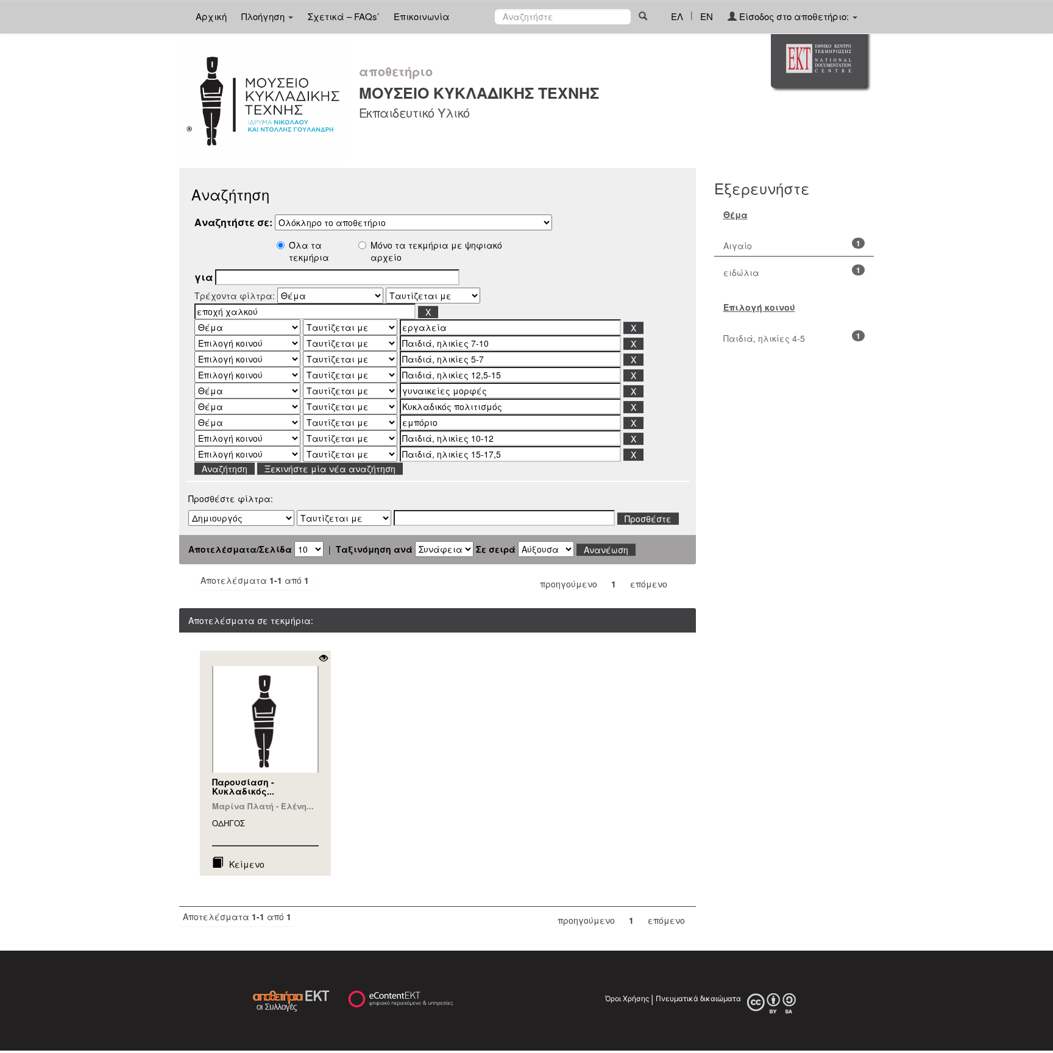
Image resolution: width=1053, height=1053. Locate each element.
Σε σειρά (496, 549)
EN (706, 16)
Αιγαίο (737, 245)
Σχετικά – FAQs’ (343, 16)
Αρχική (211, 16)
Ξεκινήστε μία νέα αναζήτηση (329, 469)
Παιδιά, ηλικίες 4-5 (764, 338)
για (203, 277)
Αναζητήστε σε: (233, 222)
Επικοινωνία (422, 16)
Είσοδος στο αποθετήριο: (794, 16)
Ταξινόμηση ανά (374, 549)
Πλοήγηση (264, 16)
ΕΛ (677, 16)
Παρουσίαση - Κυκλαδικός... (243, 786)
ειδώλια (741, 272)
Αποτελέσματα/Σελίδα (240, 549)
